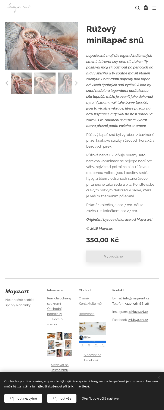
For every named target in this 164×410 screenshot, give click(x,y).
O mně (84, 298)
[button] (137, 8)
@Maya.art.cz (138, 312)
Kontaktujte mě (90, 304)
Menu (154, 8)
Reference (86, 314)
